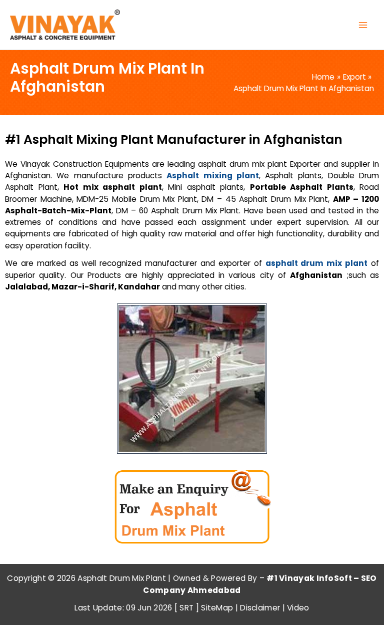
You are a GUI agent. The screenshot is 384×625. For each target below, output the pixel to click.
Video (298, 607)
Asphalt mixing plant (212, 175)
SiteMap (217, 607)
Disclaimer (260, 607)
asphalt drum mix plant (317, 263)
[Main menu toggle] (363, 25)
